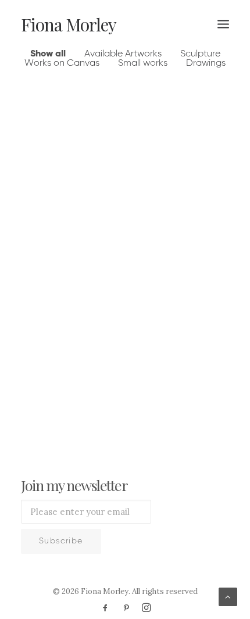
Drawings (206, 63)
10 (159, 389)
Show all (48, 54)
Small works (142, 63)
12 (200, 389)
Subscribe (61, 541)
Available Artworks (123, 54)
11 (179, 389)
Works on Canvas (61, 63)
